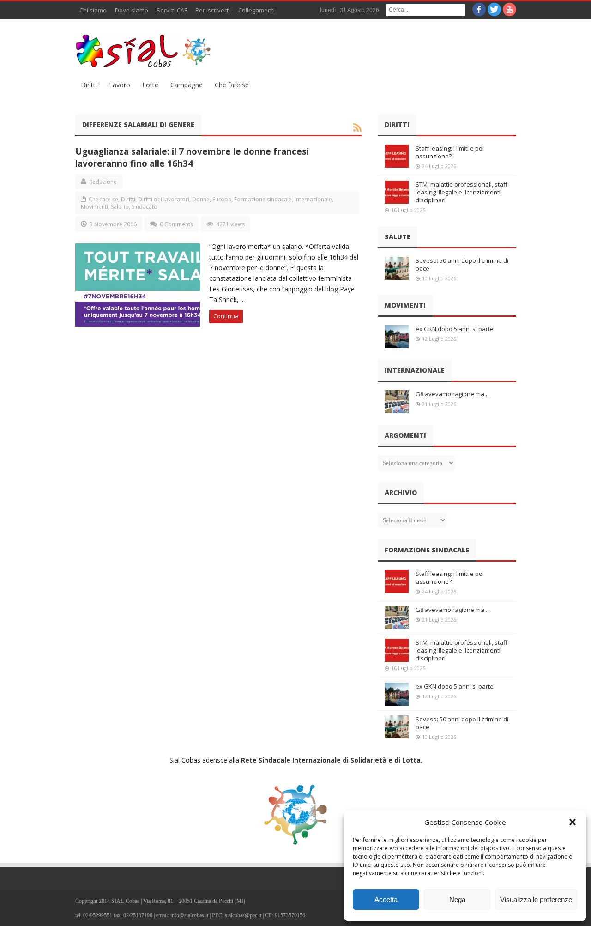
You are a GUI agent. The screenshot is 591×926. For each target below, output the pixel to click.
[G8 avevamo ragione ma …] (397, 401)
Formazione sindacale (263, 199)
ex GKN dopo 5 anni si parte (455, 329)
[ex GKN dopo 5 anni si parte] (397, 336)
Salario (120, 207)
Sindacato (144, 207)
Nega (457, 899)
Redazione (103, 182)
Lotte (150, 84)
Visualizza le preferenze (536, 899)
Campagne (186, 84)
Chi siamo (93, 10)
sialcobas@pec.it (243, 915)
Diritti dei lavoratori (163, 199)
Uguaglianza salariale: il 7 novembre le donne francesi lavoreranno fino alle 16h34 (192, 157)
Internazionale (313, 199)
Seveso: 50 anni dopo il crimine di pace (462, 264)
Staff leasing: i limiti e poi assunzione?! (450, 152)
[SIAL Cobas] (144, 50)
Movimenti (94, 207)
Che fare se (232, 84)
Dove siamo (131, 10)
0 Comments (176, 224)
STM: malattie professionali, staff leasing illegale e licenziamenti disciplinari (461, 192)
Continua (226, 316)
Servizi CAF (172, 10)
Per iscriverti (212, 10)
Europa (221, 199)
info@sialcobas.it (189, 915)
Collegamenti (256, 10)
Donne (201, 199)
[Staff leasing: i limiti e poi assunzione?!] (397, 156)
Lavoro (119, 84)
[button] (572, 822)
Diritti (89, 84)
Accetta (386, 899)
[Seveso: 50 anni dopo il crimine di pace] (397, 268)
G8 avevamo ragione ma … (453, 394)
